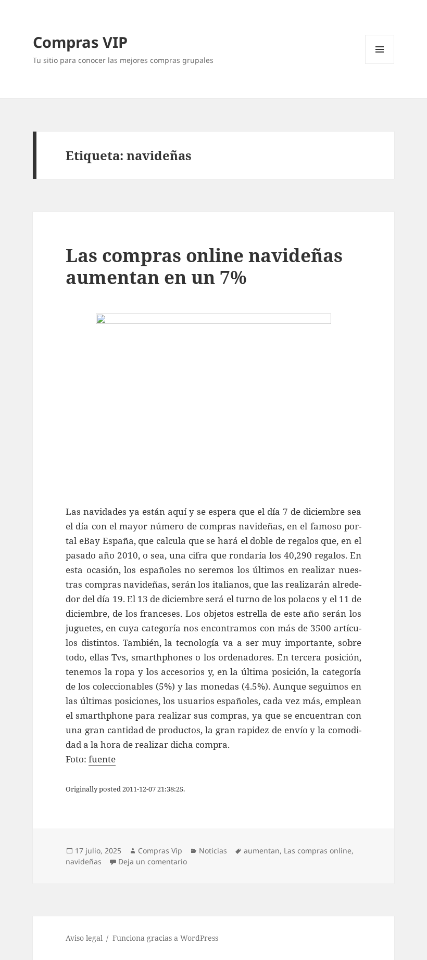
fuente (102, 759)
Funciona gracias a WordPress (165, 938)
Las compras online (317, 850)
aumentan (262, 850)
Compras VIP (80, 42)
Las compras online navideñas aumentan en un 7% (204, 266)
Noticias (213, 850)
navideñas (84, 861)
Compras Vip (160, 850)
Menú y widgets (380, 63)
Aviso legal (84, 938)
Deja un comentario (152, 861)
